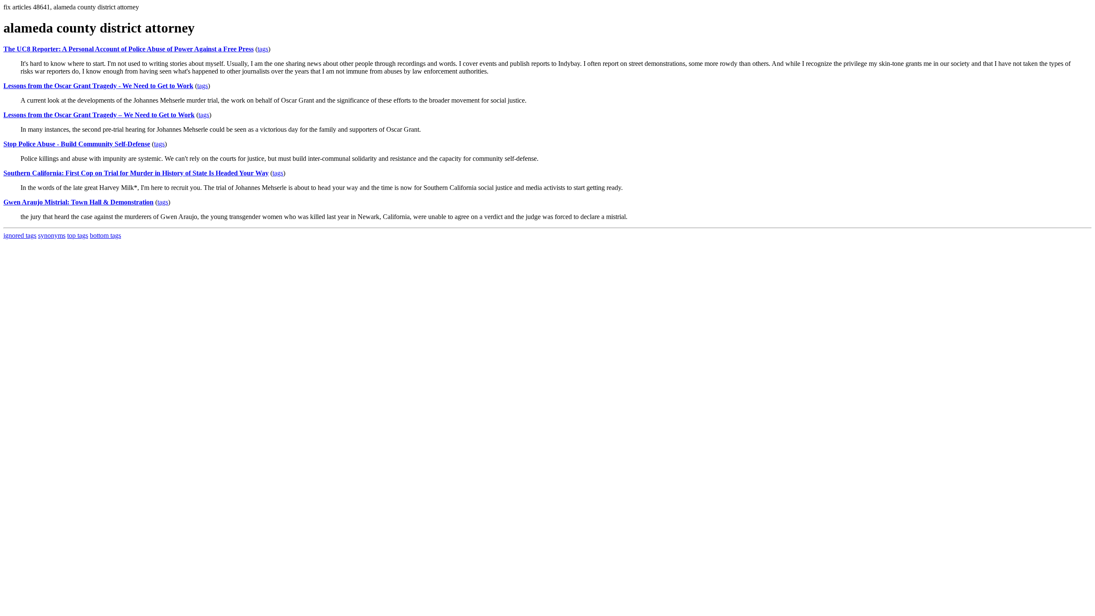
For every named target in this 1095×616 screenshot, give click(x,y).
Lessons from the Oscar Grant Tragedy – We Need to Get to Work (99, 114)
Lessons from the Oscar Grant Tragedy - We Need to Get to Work (98, 85)
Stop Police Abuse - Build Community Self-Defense (76, 144)
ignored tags (19, 235)
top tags (77, 235)
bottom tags (105, 235)
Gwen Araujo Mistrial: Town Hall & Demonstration (78, 202)
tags (262, 49)
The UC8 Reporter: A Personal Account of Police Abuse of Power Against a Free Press (128, 49)
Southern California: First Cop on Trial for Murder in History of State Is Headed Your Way (136, 173)
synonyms (51, 235)
